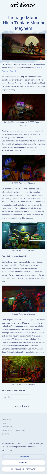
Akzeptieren (23, 456)
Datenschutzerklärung (14, 430)
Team (4, 423)
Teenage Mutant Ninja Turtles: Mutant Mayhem (23, 23)
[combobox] (17, 396)
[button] (3, 5)
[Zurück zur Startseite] (23, 5)
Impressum (7, 427)
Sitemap (6, 434)
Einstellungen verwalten (23, 469)
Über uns (6, 419)
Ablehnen (23, 463)
